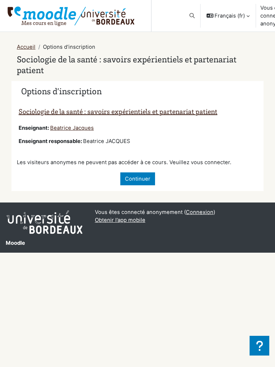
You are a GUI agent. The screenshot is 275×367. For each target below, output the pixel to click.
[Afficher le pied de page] (259, 346)
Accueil (26, 47)
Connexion (199, 212)
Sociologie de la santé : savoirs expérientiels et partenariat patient (118, 112)
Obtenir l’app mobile (120, 220)
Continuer (137, 179)
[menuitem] (145, 16)
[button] (192, 16)
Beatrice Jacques (72, 128)
